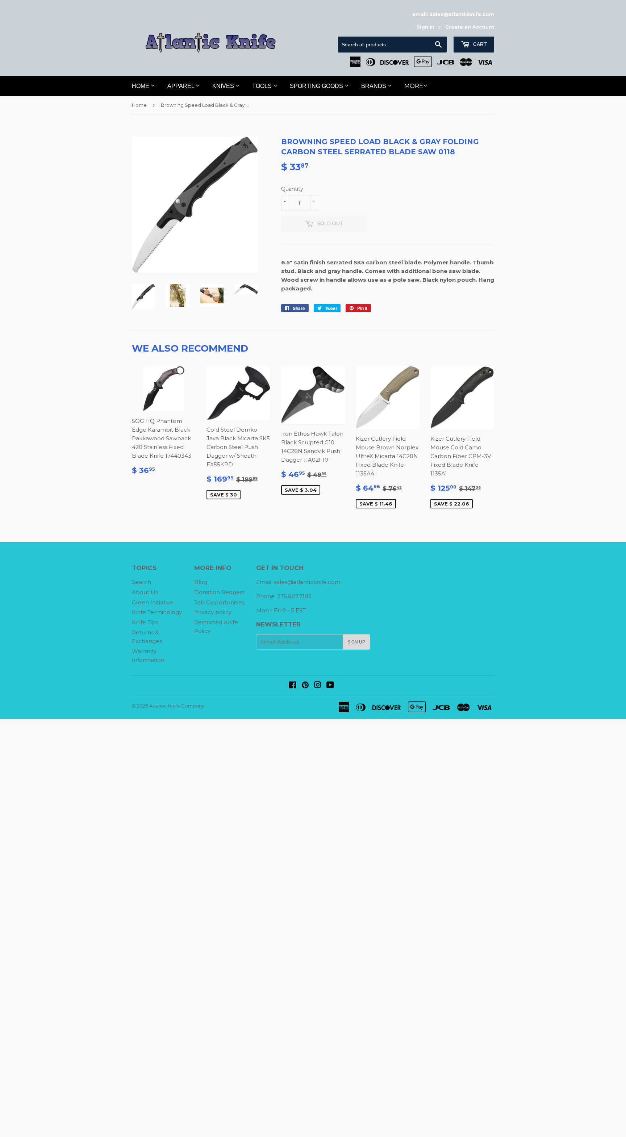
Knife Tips (145, 622)
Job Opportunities (219, 602)
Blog (200, 582)
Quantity (292, 189)
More (413, 86)
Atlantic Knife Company (176, 706)
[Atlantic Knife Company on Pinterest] (305, 685)
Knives (223, 86)
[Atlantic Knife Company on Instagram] (317, 685)
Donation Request (219, 592)
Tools (262, 86)
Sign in (425, 27)
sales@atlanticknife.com (307, 582)
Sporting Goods (317, 86)
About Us (145, 592)
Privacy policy (212, 612)
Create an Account (469, 27)
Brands (374, 86)
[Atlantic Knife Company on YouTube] (330, 685)
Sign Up (356, 642)
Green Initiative (152, 602)
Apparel (181, 86)
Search (141, 582)
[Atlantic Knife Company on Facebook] (292, 685)
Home (141, 86)
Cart (479, 44)
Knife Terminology (157, 612)
